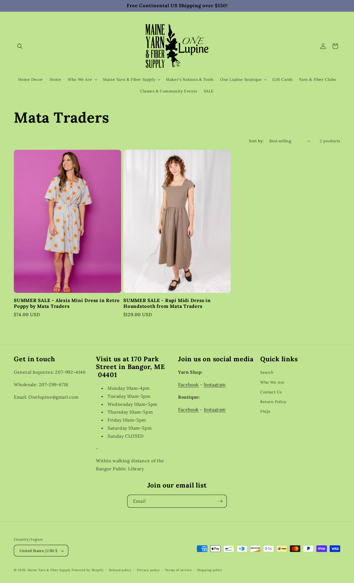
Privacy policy (148, 570)
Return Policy (273, 401)
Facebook (188, 385)
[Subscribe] (220, 501)
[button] (20, 46)
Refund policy (120, 570)
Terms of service (178, 570)
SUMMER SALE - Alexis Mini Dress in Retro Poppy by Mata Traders (67, 303)
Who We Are (272, 382)
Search (267, 372)
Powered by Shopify (88, 570)
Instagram (215, 385)
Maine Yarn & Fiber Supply (49, 570)
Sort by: (256, 140)
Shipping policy (209, 570)
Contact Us (271, 391)
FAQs (265, 411)
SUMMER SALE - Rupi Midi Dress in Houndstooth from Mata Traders (167, 303)
